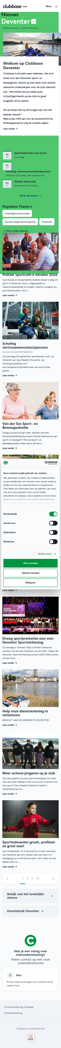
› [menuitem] (53, 878)
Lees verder (9, 128)
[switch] (53, 523)
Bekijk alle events (28, 195)
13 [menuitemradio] (37, 878)
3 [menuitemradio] (32, 878)
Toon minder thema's (17, 230)
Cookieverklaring (13, 1012)
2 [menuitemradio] (27, 878)
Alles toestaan (30, 563)
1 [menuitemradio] (22, 878)
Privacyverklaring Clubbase (18, 1006)
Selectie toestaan (30, 573)
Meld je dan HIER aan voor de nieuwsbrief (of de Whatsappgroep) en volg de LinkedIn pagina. (28, 120)
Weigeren (30, 582)
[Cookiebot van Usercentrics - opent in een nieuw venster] (45, 463)
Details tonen (45, 553)
